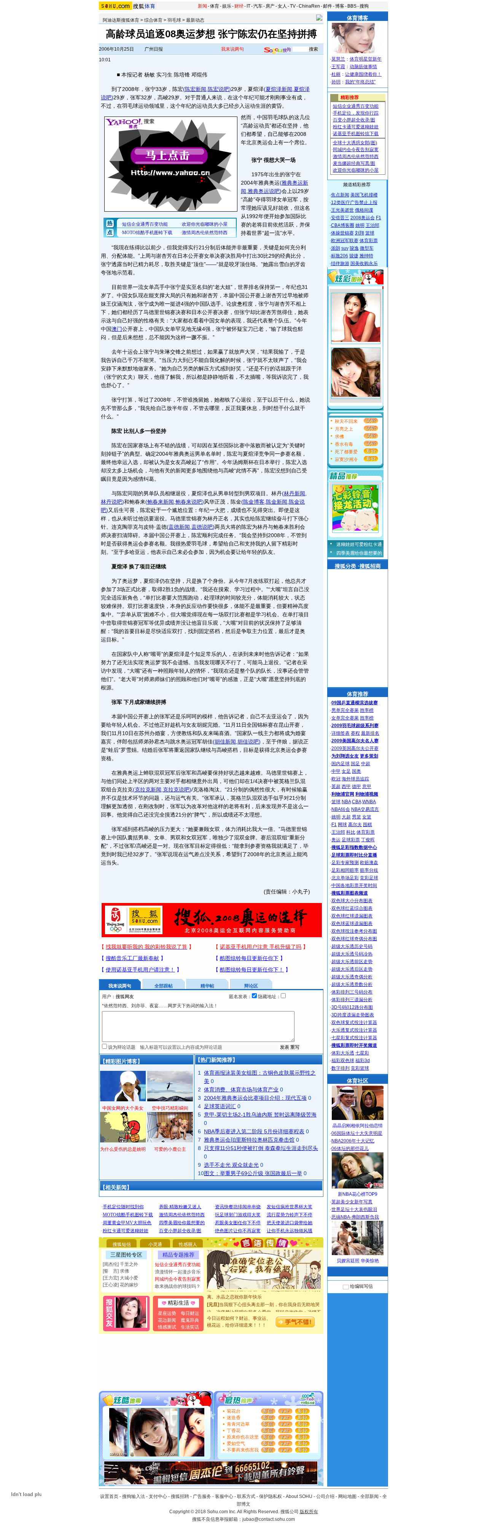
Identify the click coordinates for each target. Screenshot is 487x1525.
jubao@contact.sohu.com (268, 1519)
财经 (239, 6)
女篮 (366, 817)
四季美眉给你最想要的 (359, 553)
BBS (351, 6)
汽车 (258, 6)
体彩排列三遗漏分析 (351, 999)
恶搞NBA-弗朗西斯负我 (355, 1217)
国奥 (356, 771)
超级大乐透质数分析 (351, 984)
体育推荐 (357, 694)
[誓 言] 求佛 (116, 1271)
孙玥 (336, 82)
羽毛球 (174, 20)
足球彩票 (351, 839)
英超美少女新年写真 (351, 1201)
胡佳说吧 (248, 742)
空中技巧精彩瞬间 (170, 1108)
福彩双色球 (342, 1060)
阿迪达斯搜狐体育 (121, 20)
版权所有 (309, 1511)
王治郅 (372, 225)
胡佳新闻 (225, 742)
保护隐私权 (270, 1496)
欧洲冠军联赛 (344, 240)
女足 (346, 771)
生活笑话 (190, 1327)
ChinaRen (309, 6)
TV (293, 6)
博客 (339, 6)
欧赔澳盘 (369, 862)
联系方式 (246, 1496)
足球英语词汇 (220, 1106)
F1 (378, 217)
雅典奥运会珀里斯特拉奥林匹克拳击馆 (249, 1140)
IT (248, 6)
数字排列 (340, 1068)
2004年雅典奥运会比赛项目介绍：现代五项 (255, 1098)
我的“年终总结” (360, 82)
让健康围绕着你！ (363, 74)
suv (345, 248)
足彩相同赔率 (345, 870)
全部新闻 (369, 1496)
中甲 (336, 771)
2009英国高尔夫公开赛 (355, 748)
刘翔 (359, 233)
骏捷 (353, 255)
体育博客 (357, 18)
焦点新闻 (340, 195)
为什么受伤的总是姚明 (123, 1149)
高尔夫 (355, 824)
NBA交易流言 (365, 809)
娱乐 (226, 6)
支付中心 (158, 1496)
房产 (270, 6)
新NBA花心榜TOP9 (357, 1194)
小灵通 (155, 1244)
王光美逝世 (342, 210)
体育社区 (357, 1081)
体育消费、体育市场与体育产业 (241, 1089)
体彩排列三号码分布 (351, 992)
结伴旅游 (340, 263)
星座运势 (167, 1313)
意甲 (366, 786)
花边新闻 (167, 1320)
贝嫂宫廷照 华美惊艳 (358, 1260)
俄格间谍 (364, 210)
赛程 (355, 733)
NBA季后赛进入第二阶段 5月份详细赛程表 (254, 1131)
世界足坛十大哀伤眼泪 (354, 1209)
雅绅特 (366, 255)
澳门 (116, 329)
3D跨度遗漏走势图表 (352, 1015)
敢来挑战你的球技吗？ (178, 1286)
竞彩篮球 (360, 1068)
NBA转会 (340, 809)
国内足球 (340, 763)
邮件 (327, 6)
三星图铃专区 (126, 1255)
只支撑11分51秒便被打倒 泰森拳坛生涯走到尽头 (261, 1148)
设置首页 (109, 1496)
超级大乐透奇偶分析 (351, 976)
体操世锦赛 (342, 233)
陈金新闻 (276, 502)
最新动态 (195, 20)
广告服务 (202, 1496)
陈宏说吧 (218, 89)
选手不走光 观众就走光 (231, 1165)
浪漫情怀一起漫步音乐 (178, 1272)
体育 (214, 6)
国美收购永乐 (364, 263)
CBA (356, 801)
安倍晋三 (340, 217)
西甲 (346, 786)
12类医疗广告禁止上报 (354, 202)
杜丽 (336, 74)
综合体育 (153, 20)
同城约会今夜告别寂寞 (178, 1279)
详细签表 (340, 733)
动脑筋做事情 (363, 66)
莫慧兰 (338, 59)
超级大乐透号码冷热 (351, 954)
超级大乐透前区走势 (351, 961)
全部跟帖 (163, 986)
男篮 (356, 817)
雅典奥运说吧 (264, 191)
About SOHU (299, 1496)
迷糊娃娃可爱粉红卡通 (359, 544)
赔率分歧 (369, 870)
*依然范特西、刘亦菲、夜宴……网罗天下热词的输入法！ (160, 1005)
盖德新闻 (179, 527)
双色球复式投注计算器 (354, 1022)
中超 (365, 763)
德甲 (356, 786)
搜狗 (364, 6)
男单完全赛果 (345, 710)
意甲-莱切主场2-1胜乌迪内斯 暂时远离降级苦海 (260, 1115)
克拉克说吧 (176, 789)
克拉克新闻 (148, 789)
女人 (282, 6)
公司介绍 (325, 1496)
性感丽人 (188, 1244)
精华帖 (207, 986)
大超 (346, 817)
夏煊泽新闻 (279, 89)
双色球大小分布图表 (351, 900)
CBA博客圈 (342, 225)
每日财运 (190, 1313)
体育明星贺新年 (366, 59)
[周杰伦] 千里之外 (120, 1264)
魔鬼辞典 (190, 1320)
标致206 (339, 255)
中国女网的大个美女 (122, 1108)
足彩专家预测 (345, 862)
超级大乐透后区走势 (351, 969)
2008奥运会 (362, 217)
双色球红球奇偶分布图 (354, 938)
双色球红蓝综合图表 (351, 908)
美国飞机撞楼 (364, 195)
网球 (342, 824)
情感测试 (167, 1327)
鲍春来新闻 (160, 502)
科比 (350, 832)
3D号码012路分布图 (352, 1007)
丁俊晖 (368, 839)
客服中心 (224, 1496)
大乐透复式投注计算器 (354, 1030)
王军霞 (338, 66)
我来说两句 (232, 49)
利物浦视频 (366, 794)
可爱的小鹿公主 (170, 1149)
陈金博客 (253, 502)
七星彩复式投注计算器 (354, 1037)
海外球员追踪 (355, 779)
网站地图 (347, 1496)
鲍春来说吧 (188, 502)
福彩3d (362, 1060)
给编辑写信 (361, 1286)
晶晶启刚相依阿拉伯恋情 (358, 1125)
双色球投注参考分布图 (354, 931)
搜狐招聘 (180, 1496)
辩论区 (251, 986)
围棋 (367, 824)
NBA (346, 801)
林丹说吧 (111, 502)
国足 (355, 763)
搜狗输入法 (133, 1496)
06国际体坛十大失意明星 (356, 1133)
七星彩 (362, 1053)
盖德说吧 (202, 527)
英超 (336, 786)
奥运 (336, 839)
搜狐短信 (122, 1244)
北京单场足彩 (345, 878)
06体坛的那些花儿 (350, 1148)
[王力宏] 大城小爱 (120, 1278)
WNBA (369, 801)
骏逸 (354, 248)
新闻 (202, 6)
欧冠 (336, 779)
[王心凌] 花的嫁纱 (120, 1284)
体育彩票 (369, 240)
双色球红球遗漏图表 (351, 916)
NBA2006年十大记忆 (352, 1141)
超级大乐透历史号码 (351, 946)
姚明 (359, 225)
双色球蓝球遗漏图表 (351, 923)
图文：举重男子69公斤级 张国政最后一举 (253, 1173)
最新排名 (370, 733)
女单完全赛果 (345, 718)
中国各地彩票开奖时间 (354, 885)
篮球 (369, 233)
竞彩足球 (369, 878)
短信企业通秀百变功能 (178, 1264)
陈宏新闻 (195, 89)
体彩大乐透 (342, 1053)
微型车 (367, 248)
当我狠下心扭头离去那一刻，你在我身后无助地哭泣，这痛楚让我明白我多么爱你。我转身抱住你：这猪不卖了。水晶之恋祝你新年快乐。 (264, 1302)
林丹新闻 (294, 493)
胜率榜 (367, 710)
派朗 (335, 248)
